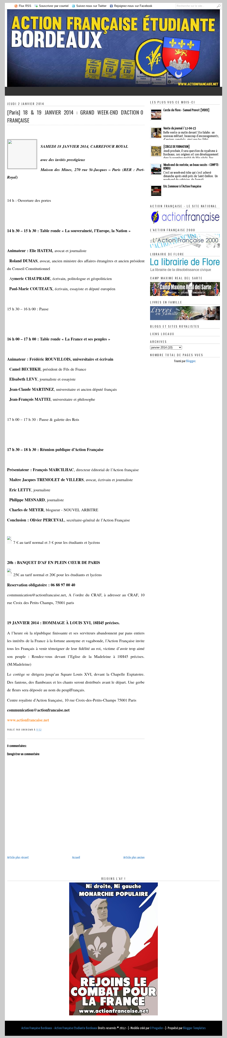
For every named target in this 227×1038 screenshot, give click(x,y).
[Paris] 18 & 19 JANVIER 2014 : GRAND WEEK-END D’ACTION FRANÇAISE (73, 116)
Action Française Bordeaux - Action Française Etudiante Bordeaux (59, 1028)
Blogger (190, 361)
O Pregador (156, 1028)
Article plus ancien (134, 857)
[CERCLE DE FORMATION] (176, 146)
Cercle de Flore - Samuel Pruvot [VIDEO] (186, 110)
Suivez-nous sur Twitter (91, 6)
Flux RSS (25, 6)
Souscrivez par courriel (53, 6)
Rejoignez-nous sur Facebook (133, 6)
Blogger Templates (194, 1028)
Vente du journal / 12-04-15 (179, 128)
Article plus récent (18, 857)
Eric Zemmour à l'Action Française (182, 186)
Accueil (76, 857)
